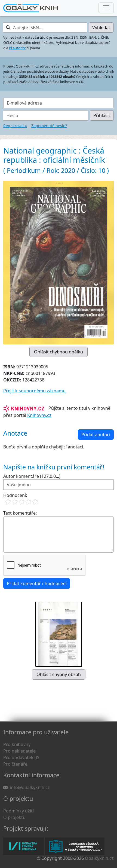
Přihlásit (101, 115)
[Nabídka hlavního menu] (106, 7)
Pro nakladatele (19, 751)
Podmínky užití (18, 811)
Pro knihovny (16, 744)
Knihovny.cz (39, 415)
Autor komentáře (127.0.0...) (31, 476)
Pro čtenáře (15, 764)
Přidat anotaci (95, 435)
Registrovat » (15, 125)
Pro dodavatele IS (21, 757)
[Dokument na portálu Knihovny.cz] (23, 408)
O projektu (14, 817)
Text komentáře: (20, 513)
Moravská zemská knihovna (23, 846)
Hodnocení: (15, 495)
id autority (17, 47)
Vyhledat (101, 27)
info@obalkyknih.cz (30, 787)
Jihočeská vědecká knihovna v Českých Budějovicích (74, 846)
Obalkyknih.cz (99, 858)
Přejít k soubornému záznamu (34, 391)
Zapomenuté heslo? (49, 125)
